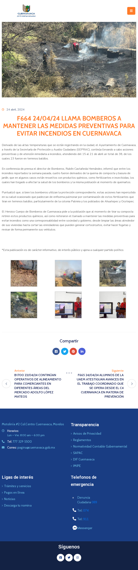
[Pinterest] (73, 351)
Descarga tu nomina (18, 505)
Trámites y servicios (17, 486)
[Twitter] (64, 351)
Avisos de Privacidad (87, 433)
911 (86, 519)
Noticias (9, 499)
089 (94, 502)
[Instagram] (77, 557)
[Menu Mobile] (131, 11)
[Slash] (69, 372)
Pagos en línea (14, 492)
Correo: (31, 447)
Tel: (19, 441)
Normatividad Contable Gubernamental (100, 446)
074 (86, 510)
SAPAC (78, 453)
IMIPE (77, 466)
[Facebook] (56, 351)
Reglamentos (82, 440)
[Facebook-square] (60, 557)
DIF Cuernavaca (84, 459)
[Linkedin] (82, 351)
